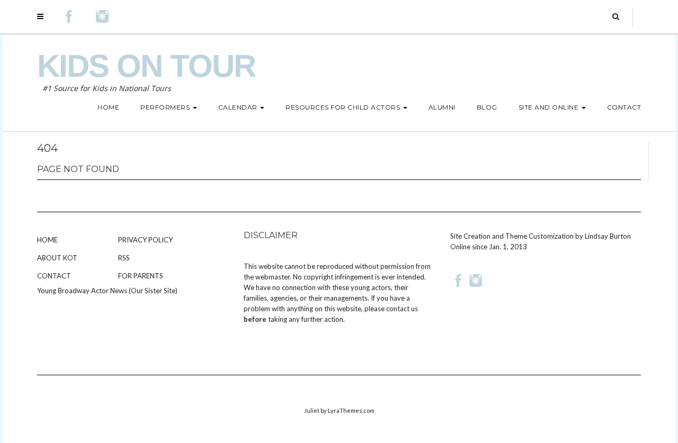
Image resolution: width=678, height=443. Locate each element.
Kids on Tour (146, 66)
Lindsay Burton (608, 236)
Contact (54, 276)
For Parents (140, 276)
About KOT (57, 258)
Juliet (311, 410)
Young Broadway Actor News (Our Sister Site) (107, 290)
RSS (124, 258)
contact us (402, 308)
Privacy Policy (145, 240)
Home (47, 240)
